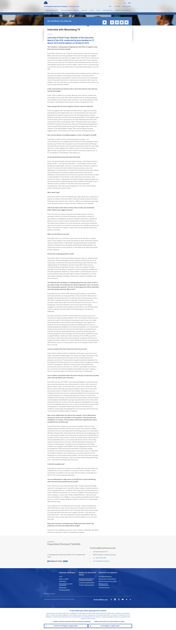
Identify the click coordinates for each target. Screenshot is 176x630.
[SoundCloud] (126, 599)
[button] (127, 3)
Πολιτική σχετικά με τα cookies (108, 581)
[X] (111, 599)
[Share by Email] (126, 22)
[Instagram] (118, 599)
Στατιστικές (84, 10)
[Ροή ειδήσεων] (130, 599)
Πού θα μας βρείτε (64, 590)
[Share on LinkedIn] (122, 22)
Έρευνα (98, 10)
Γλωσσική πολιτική (104, 587)
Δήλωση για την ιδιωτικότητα (107, 579)
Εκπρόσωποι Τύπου (55, 561)
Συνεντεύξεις (67, 13)
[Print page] (105, 22)
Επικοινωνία (62, 587)
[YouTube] (122, 599)
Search (125, 3)
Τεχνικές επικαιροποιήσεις (86, 582)
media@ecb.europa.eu (102, 561)
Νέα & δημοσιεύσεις (107, 10)
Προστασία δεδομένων (105, 576)
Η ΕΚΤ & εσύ (117, 6)
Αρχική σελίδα (47, 13)
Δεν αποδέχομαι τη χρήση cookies (110, 625)
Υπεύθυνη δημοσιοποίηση (86, 585)
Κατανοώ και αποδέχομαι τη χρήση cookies (66, 625)
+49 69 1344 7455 (100, 558)
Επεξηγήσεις (62, 581)
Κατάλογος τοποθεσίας (50, 593)
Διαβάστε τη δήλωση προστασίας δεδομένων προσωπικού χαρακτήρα (72, 621)
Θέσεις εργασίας (127, 6)
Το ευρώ (92, 10)
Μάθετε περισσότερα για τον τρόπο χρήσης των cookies (109, 621)
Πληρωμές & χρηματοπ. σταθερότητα (70, 10)
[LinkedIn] (115, 599)
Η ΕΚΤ (110, 6)
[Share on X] (112, 22)
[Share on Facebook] (117, 22)
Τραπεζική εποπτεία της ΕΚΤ (121, 10)
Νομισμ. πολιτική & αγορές (51, 10)
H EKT (60, 576)
